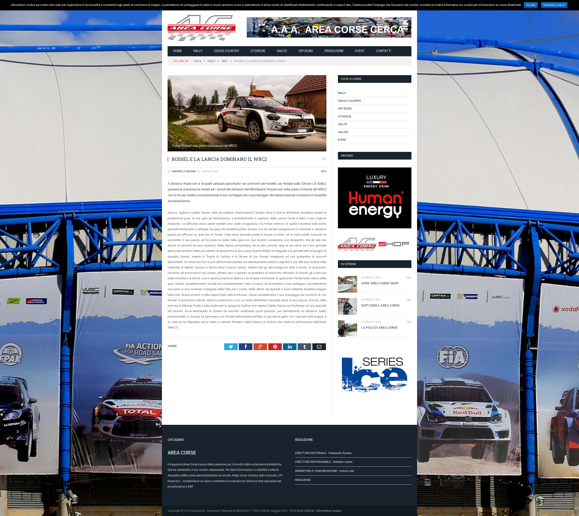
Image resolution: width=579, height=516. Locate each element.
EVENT (360, 51)
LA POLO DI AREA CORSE (379, 327)
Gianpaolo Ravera (183, 171)
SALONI (343, 132)
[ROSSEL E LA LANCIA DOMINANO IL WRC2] (247, 114)
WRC (323, 171)
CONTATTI (383, 51)
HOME (177, 51)
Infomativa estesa (554, 5)
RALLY (197, 51)
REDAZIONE (303, 480)
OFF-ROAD (345, 108)
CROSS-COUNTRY (349, 101)
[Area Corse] (201, 27)
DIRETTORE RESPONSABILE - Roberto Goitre (323, 461)
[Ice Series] (374, 405)
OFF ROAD (306, 51)
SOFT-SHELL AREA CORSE (380, 305)
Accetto (530, 5)
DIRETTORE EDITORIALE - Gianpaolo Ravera (323, 453)
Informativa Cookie (328, 510)
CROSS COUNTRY (226, 51)
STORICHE (258, 51)
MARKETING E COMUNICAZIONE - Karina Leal (324, 471)
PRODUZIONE (334, 51)
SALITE (282, 51)
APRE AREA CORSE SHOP (380, 283)
